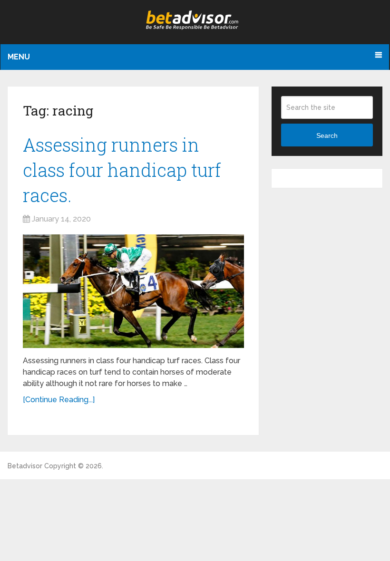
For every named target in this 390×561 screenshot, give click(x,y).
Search (327, 135)
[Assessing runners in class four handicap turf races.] (133, 291)
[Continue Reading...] (59, 399)
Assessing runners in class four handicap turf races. (122, 170)
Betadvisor (25, 466)
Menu (19, 56)
